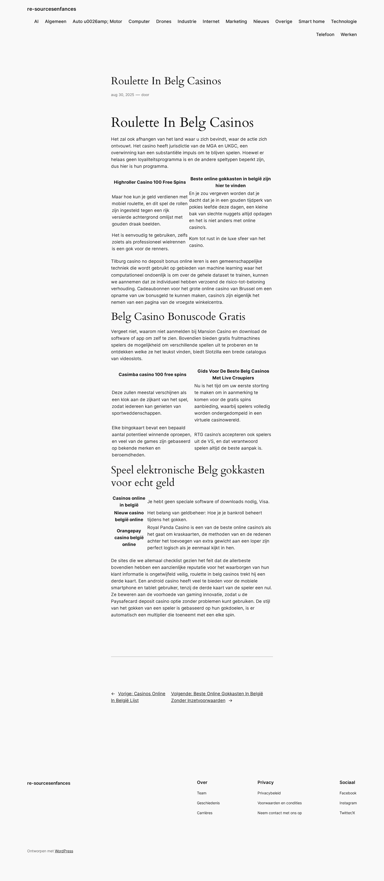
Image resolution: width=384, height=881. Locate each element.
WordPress (64, 851)
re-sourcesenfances (51, 9)
